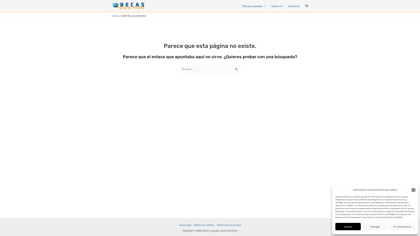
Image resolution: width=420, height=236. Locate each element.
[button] (413, 190)
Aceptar (348, 226)
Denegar (375, 226)
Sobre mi (277, 6)
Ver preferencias (402, 226)
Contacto (293, 6)
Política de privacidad (229, 225)
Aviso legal (185, 225)
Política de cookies (204, 225)
